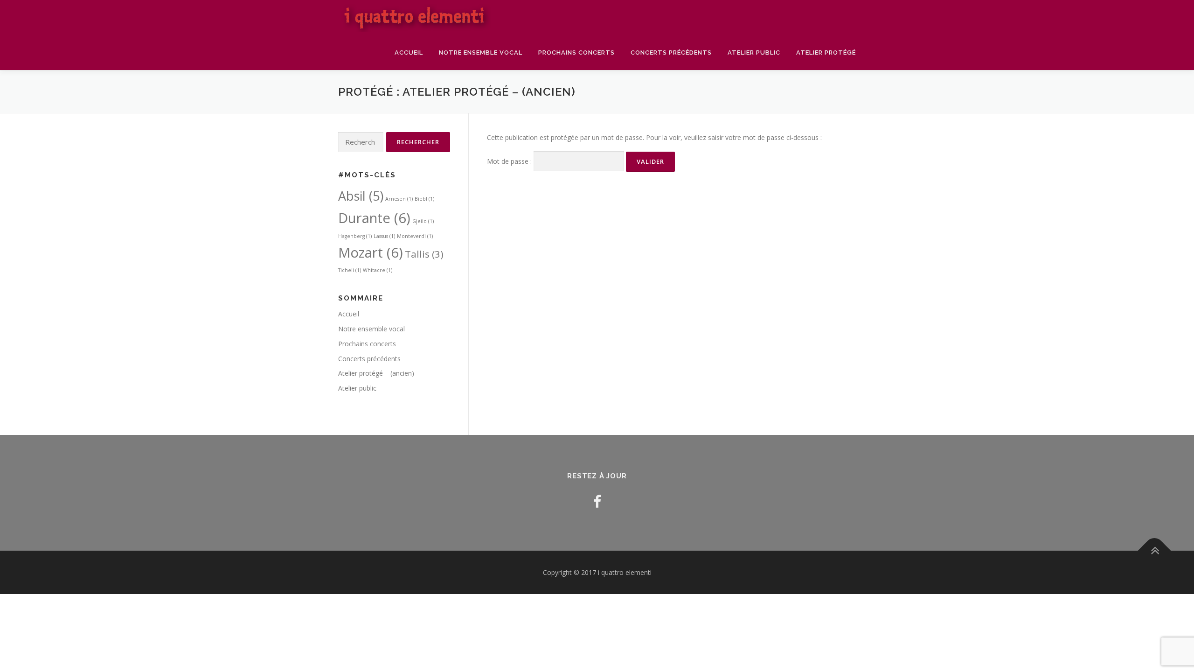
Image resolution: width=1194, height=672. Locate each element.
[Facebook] (597, 501)
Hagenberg (355, 236)
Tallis (424, 253)
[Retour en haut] (1154, 550)
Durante (374, 218)
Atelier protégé (826, 52)
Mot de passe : (510, 161)
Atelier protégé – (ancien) (376, 373)
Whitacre (377, 270)
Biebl (424, 199)
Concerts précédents (671, 52)
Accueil (409, 52)
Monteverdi (415, 236)
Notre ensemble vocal (480, 52)
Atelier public (754, 52)
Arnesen (399, 199)
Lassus (384, 236)
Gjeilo (423, 221)
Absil (360, 195)
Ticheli (349, 270)
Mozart (370, 252)
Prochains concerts (576, 52)
